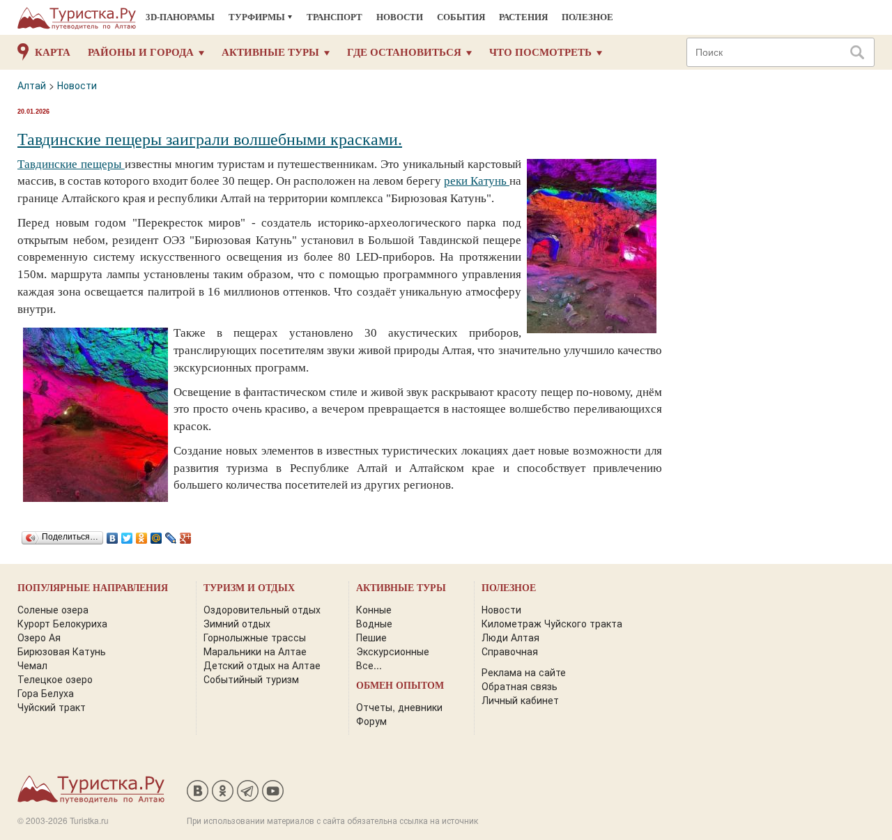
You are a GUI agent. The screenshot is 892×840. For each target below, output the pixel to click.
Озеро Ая (39, 637)
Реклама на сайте (524, 672)
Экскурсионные (392, 651)
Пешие (371, 637)
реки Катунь (476, 181)
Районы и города (141, 52)
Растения (523, 17)
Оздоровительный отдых (262, 609)
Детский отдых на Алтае (262, 665)
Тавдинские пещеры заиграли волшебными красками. (209, 139)
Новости (399, 17)
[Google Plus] (185, 534)
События (461, 17)
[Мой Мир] (156, 534)
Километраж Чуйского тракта (552, 623)
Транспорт (334, 17)
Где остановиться (404, 52)
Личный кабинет (520, 700)
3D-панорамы (180, 17)
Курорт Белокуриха (62, 623)
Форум (371, 721)
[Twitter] (127, 534)
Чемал (32, 665)
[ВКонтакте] (112, 534)
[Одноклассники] (141, 534)
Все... (369, 665)
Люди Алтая (510, 637)
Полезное (587, 17)
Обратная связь (520, 686)
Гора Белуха (45, 693)
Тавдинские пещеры (71, 164)
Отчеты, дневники (399, 707)
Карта (52, 52)
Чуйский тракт (51, 707)
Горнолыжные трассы (254, 637)
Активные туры (270, 52)
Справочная (510, 651)
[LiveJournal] (171, 534)
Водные (374, 623)
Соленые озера (53, 609)
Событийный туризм (251, 679)
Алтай (31, 85)
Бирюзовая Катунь (61, 651)
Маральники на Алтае (255, 651)
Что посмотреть (540, 52)
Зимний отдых (236, 623)
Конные (374, 609)
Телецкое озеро (55, 679)
